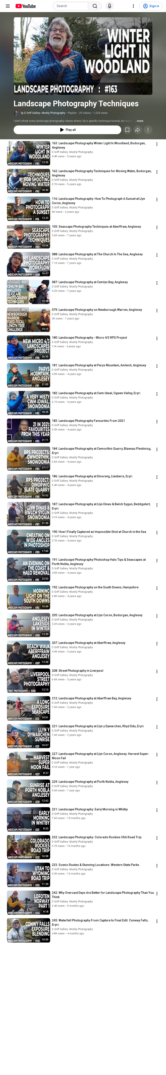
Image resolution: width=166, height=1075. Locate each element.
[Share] (137, 129)
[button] (83, 56)
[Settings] (133, 6)
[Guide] (7, 6)
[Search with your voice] (109, 6)
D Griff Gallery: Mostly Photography (72, 152)
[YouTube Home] (25, 6)
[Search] (95, 6)
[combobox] (72, 6)
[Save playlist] (127, 129)
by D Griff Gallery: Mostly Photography (43, 112)
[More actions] (148, 129)
